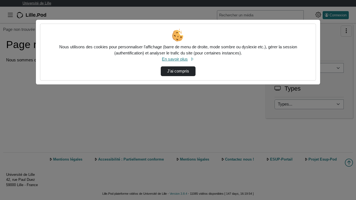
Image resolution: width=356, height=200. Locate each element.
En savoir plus (175, 59)
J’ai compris (178, 71)
